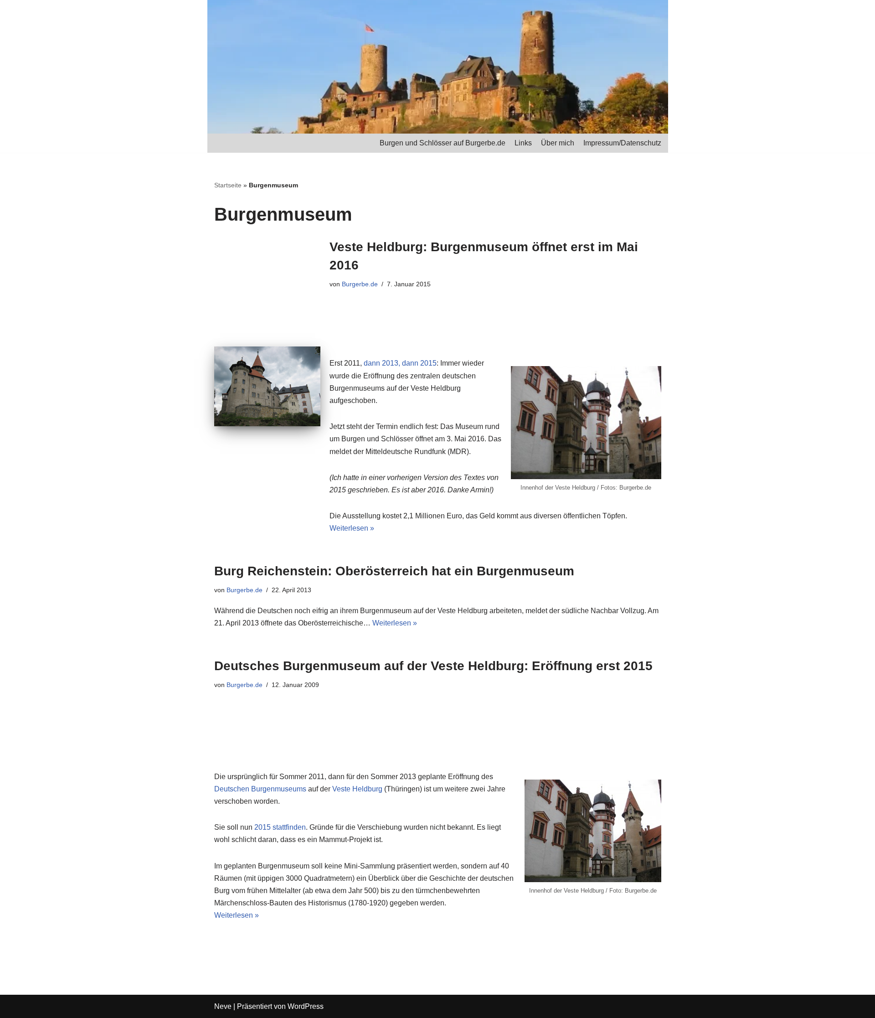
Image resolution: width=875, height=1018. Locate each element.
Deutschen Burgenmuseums (260, 789)
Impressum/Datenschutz (622, 143)
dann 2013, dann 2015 (400, 363)
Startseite (228, 185)
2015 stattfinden (280, 827)
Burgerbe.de (360, 284)
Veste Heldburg (357, 789)
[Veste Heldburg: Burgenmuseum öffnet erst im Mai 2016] (267, 386)
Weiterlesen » (351, 528)
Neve (223, 1006)
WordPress (306, 1006)
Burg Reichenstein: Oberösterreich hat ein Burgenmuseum (394, 571)
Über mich (557, 143)
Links (523, 143)
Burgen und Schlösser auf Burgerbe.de (442, 143)
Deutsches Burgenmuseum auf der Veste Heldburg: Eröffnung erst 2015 (433, 666)
